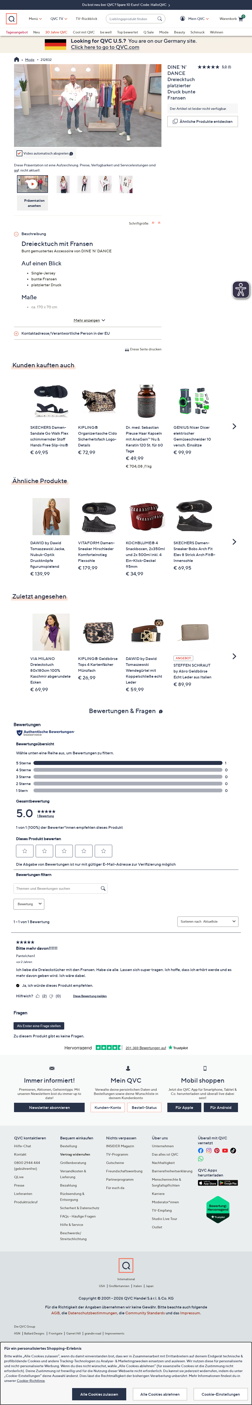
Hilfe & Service (71, 1224)
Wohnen (216, 32)
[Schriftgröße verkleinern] (159, 223)
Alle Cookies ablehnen (160, 1394)
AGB (55, 1312)
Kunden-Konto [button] (107, 1107)
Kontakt (20, 1154)
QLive (19, 1177)
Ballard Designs (34, 1333)
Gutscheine (115, 1163)
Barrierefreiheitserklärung (172, 1171)
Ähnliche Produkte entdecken (206, 121)
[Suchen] (160, 18)
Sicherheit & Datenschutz (79, 1208)
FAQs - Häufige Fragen (78, 1216)
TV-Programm (117, 1154)
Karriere (158, 1193)
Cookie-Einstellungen (221, 1394)
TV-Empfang (162, 1210)
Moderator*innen (165, 1202)
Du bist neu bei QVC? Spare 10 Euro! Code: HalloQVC (124, 4)
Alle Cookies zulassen (99, 1394)
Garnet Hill (73, 1333)
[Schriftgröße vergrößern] (153, 223)
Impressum (190, 1312)
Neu (36, 32)
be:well (106, 32)
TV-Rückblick (86, 18)
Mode (164, 32)
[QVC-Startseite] (16, 60)
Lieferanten (23, 1193)
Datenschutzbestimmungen (92, 1312)
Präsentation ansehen (34, 203)
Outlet (157, 1227)
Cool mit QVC (84, 32)
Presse (19, 1185)
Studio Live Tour (164, 1219)
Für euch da (115, 1188)
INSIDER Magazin (120, 1146)
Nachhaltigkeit (163, 1163)
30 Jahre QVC (56, 32)
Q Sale (148, 32)
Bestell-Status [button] (144, 1107)
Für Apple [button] (184, 1107)
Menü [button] (33, 18)
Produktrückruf (26, 1202)
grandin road (93, 1333)
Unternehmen (163, 1146)
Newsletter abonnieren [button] (49, 1107)
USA (102, 1286)
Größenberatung (73, 1163)
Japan (150, 1286)
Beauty (179, 32)
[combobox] (130, 18)
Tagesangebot (17, 32)
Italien (137, 1286)
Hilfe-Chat (22, 1146)
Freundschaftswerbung (124, 1171)
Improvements (114, 1333)
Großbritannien (119, 1286)
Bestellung (68, 1146)
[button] (189, 19)
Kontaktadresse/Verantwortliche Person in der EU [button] (65, 333)
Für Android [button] (221, 1107)
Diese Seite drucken (145, 349)
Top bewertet (127, 32)
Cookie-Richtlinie (31, 1380)
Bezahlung (68, 1185)
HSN (17, 1333)
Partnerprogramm (120, 1179)
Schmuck (197, 32)
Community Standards (145, 1312)
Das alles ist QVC (165, 1154)
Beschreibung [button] (33, 233)
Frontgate (56, 1333)
